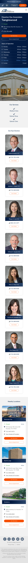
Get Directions (14, 35)
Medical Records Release (14, 5)
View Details (14, 160)
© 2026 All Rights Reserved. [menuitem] (14, 542)
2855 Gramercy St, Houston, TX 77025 (14, 510)
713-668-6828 (2, 5)
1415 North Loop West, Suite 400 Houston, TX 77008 (14, 469)
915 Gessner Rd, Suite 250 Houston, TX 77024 (13, 427)
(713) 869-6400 (10, 473)
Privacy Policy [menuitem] (11, 544)
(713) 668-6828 (14, 190)
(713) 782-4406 (7, 31)
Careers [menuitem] (18, 544)
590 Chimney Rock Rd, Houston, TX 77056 (12, 27)
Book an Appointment (22, 5)
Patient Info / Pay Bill (7, 5)
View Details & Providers (12, 434)
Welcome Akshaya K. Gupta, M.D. (14, 1)
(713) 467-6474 (10, 431)
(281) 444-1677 (14, 223)
